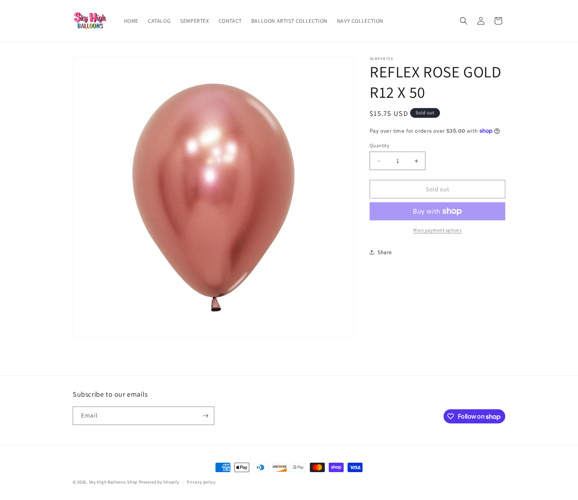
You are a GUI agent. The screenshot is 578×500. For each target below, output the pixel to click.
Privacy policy (201, 482)
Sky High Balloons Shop (113, 482)
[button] (463, 20)
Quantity (379, 145)
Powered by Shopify (159, 482)
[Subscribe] (205, 416)
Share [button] (384, 252)
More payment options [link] (437, 230)
